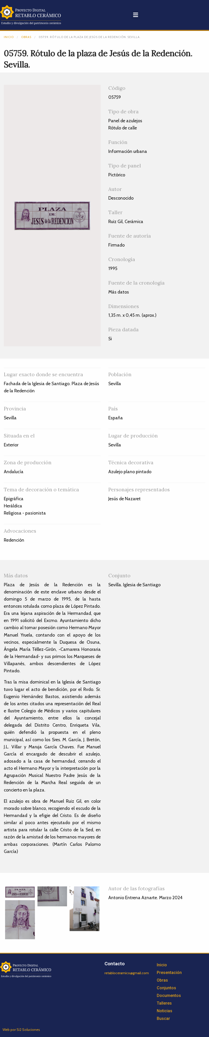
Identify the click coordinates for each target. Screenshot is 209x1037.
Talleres (164, 1003)
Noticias (164, 1010)
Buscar (163, 1018)
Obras (26, 37)
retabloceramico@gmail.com (126, 973)
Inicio (9, 37)
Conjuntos (166, 987)
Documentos (169, 995)
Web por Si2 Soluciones (21, 1029)
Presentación (169, 972)
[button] (136, 15)
